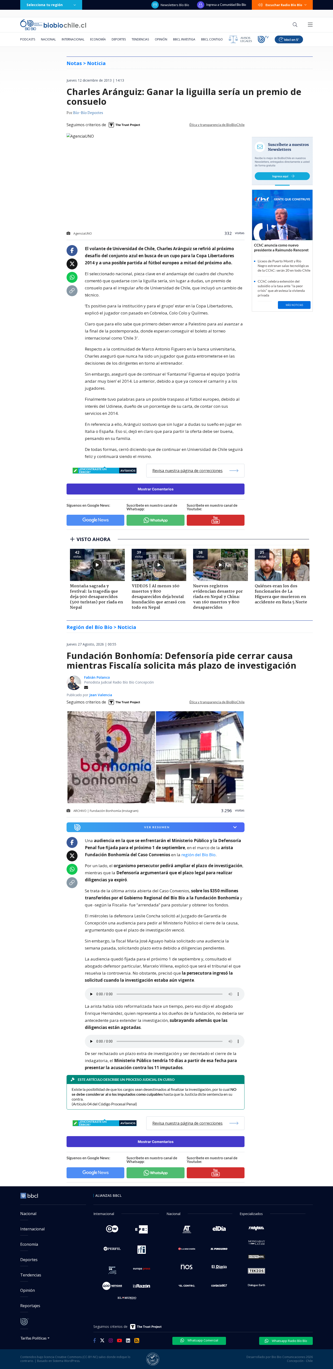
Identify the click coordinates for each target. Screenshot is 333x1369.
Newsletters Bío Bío (175, 5)
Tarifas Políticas (33, 1338)
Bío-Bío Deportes (88, 113)
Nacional (48, 39)
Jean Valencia (100, 695)
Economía (98, 39)
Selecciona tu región (45, 4)
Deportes (119, 39)
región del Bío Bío (198, 854)
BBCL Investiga (184, 39)
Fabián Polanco (97, 677)
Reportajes (30, 1305)
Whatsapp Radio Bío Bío (289, 1341)
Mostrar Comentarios (156, 489)
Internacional (73, 39)
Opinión (161, 39)
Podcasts (27, 39)
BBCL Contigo (212, 39)
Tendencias (140, 39)
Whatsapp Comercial (202, 1340)
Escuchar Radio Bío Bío (283, 5)
